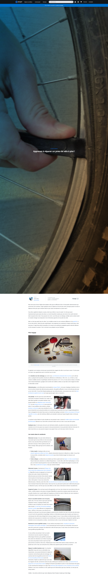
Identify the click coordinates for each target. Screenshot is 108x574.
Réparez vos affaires (28, 1)
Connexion (91, 1)
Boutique (44, 1)
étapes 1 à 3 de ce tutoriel (70, 459)
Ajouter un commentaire (52, 299)
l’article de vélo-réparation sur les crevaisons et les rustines (65, 565)
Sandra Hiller (36, 298)
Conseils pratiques (54, 148)
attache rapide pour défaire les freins (39, 453)
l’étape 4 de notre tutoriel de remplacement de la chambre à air (39, 470)
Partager (74, 298)
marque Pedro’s (56, 387)
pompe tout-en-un (38, 404)
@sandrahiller (36, 300)
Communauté (37, 1)
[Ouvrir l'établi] (75, 2)
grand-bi (75, 321)
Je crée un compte (59, 5)
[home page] (19, 2)
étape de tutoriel (49, 455)
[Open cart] (81, 2)
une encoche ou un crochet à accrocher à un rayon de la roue (63, 482)
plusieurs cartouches (33, 408)
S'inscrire (85, 1)
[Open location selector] (78, 2)
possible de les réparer (41, 464)
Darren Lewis (36, 365)
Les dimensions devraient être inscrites (61, 376)
